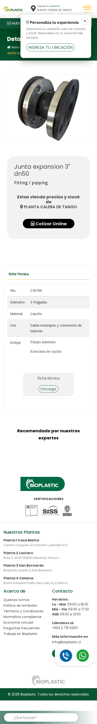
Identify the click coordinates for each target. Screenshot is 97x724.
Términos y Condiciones (23, 611)
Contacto (62, 591)
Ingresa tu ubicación (50, 47)
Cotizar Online (50, 224)
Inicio (16, 47)
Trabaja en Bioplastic (21, 633)
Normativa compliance (22, 616)
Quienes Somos (16, 599)
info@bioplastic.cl (66, 642)
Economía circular (18, 622)
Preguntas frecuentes (22, 628)
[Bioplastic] (13, 9)
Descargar (48, 389)
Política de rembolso (20, 605)
